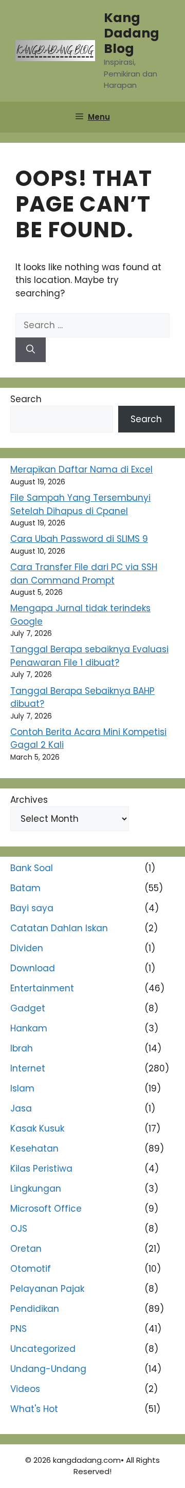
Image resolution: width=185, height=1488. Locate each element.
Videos (25, 1389)
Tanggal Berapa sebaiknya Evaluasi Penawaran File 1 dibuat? (89, 656)
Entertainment (42, 988)
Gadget (27, 1008)
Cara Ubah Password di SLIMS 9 (79, 539)
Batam (25, 888)
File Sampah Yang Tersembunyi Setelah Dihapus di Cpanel (80, 504)
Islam (22, 1088)
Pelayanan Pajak (47, 1289)
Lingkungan (35, 1188)
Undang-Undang (48, 1369)
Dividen (26, 948)
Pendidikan (34, 1309)
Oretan (26, 1248)
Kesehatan (34, 1148)
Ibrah (21, 1048)
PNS (18, 1329)
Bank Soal (31, 868)
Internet (27, 1068)
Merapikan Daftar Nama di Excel (81, 469)
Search (26, 399)
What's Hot (34, 1409)
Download (32, 968)
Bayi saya (31, 908)
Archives (29, 800)
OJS (18, 1228)
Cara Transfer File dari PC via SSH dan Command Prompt (83, 574)
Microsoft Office (46, 1208)
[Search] (30, 349)
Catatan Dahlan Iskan (59, 928)
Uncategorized (43, 1349)
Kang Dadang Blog (131, 33)
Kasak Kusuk (37, 1128)
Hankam (28, 1028)
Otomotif (30, 1269)
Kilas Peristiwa (41, 1168)
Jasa (21, 1108)
